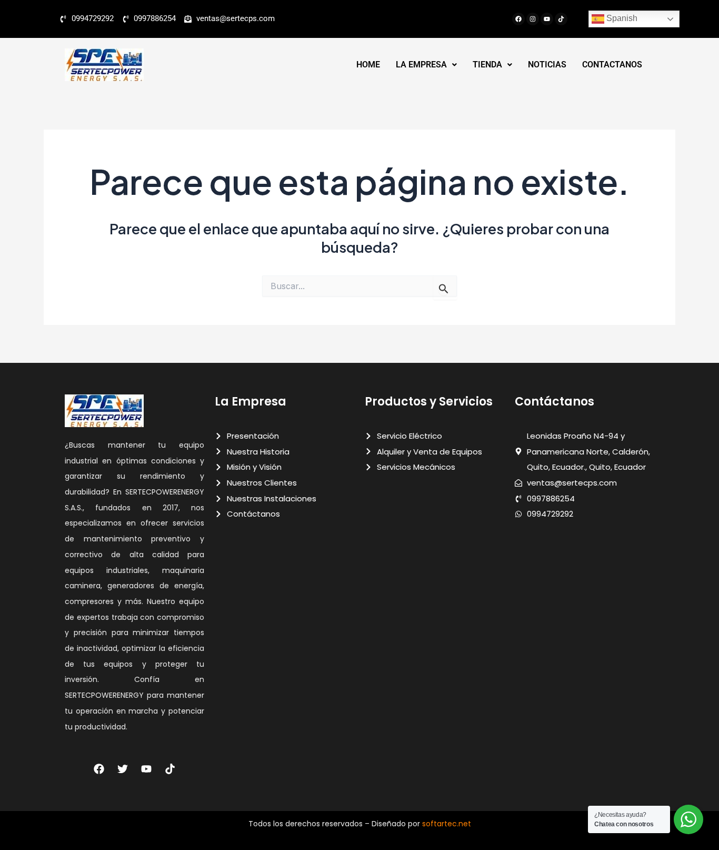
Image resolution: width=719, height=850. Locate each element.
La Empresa (421, 65)
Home (368, 65)
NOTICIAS (547, 65)
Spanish (620, 18)
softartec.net (446, 823)
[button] (426, 65)
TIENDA (487, 65)
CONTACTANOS (612, 65)
